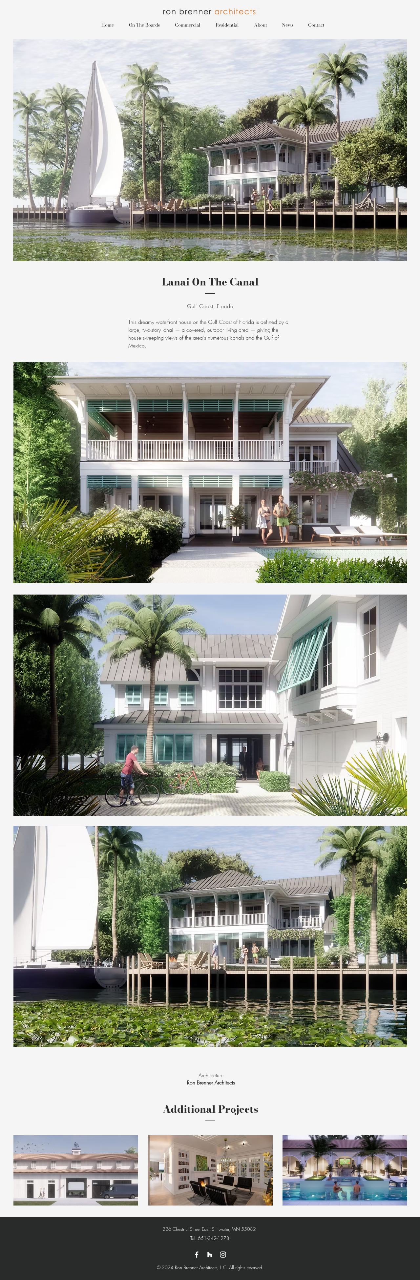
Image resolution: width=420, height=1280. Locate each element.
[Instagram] (223, 1254)
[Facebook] (197, 1254)
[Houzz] (210, 1254)
